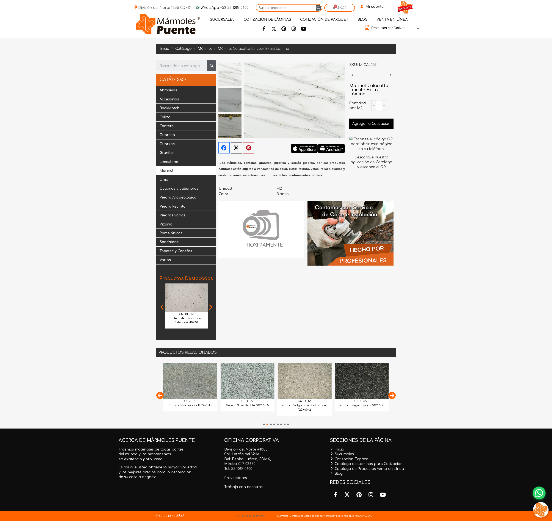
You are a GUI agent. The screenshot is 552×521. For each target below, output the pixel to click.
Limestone (169, 162)
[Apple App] (304, 148)
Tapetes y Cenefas (176, 251)
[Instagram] (294, 29)
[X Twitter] (236, 147)
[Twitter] (274, 29)
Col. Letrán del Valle (241, 454)
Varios (165, 260)
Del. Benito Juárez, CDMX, (247, 459)
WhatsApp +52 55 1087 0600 (223, 8)
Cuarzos (167, 144)
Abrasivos (168, 90)
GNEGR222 (361, 401)
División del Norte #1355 (246, 449)
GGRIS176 (190, 401)
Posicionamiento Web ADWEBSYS (354, 516)
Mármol (166, 171)
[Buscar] (318, 8)
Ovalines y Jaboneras (179, 189)
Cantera (167, 126)
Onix (164, 179)
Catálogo (173, 79)
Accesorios (169, 99)
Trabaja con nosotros (243, 487)
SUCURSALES (222, 20)
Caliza (165, 117)
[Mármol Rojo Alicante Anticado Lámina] (352, 77)
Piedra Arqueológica (178, 197)
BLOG (362, 20)
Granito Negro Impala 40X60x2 (361, 405)
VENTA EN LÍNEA (392, 20)
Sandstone (169, 242)
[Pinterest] (284, 29)
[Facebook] (264, 29)
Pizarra (166, 224)
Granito (166, 153)
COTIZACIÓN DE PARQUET (324, 20)
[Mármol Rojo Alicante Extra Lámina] (390, 77)
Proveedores (235, 478)
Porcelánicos (171, 233)
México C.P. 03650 (240, 464)
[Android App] (331, 148)
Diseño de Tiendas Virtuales (318, 516)
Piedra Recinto (172, 206)
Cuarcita (167, 135)
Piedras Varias (172, 215)
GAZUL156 (305, 401)
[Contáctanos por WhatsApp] (539, 493)
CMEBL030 (186, 314)
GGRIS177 (247, 401)
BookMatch (169, 108)
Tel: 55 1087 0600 (238, 469)
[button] (161, 307)
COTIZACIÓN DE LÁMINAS (267, 20)
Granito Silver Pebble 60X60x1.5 (247, 405)
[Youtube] (304, 29)
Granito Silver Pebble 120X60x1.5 (190, 405)
